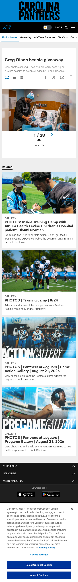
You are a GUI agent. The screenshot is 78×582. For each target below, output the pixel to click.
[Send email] (62, 79)
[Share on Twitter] (54, 79)
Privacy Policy (47, 547)
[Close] (72, 509)
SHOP (58, 27)
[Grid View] (14, 78)
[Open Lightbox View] (39, 120)
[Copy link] (70, 78)
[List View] (22, 78)
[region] (39, 542)
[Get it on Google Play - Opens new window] (51, 496)
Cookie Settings (39, 554)
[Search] (66, 27)
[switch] (47, 27)
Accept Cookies (39, 575)
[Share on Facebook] (45, 79)
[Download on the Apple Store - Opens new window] (26, 495)
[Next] (52, 134)
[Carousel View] (7, 78)
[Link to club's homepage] (7, 26)
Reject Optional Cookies (39, 564)
